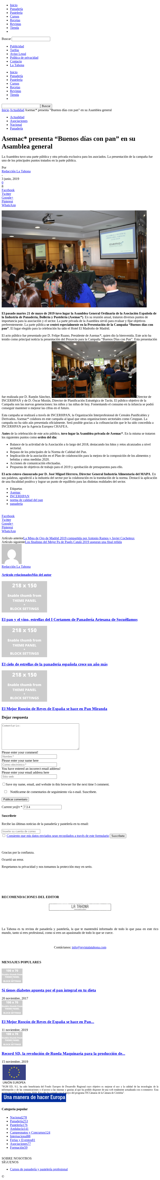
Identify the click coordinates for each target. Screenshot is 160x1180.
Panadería (16, 9)
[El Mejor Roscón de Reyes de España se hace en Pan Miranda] (24, 700)
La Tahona (17, 65)
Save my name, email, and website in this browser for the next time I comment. (57, 784)
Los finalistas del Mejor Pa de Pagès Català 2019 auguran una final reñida (73, 542)
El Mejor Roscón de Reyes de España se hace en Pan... (48, 1022)
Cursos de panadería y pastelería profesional (39, 1169)
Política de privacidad (24, 57)
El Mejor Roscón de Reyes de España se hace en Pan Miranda (54, 708)
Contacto (16, 61)
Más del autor (41, 575)
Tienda (14, 27)
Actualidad (17, 110)
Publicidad (17, 46)
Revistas (15, 24)
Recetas (15, 20)
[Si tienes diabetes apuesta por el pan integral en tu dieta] (12, 982)
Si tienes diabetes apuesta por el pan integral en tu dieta (49, 990)
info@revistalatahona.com (89, 947)
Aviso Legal (18, 54)
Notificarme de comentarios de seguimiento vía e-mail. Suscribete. (53, 792)
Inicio (14, 5)
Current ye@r (12, 807)
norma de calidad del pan (26, 500)
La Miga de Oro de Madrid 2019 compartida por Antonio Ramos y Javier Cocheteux (79, 538)
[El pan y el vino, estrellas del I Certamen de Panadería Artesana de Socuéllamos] (24, 611)
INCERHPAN (19, 496)
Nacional (16, 124)
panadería (16, 503)
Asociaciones (19, 121)
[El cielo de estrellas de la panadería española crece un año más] (24, 656)
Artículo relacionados (17, 575)
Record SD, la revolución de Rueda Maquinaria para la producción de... (63, 1053)
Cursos (14, 16)
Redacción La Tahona (16, 171)
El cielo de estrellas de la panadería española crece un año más (55, 664)
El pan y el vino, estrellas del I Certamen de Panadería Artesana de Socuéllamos (70, 619)
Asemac (15, 492)
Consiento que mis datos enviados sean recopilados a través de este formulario (58, 836)
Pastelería (16, 12)
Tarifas (14, 50)
